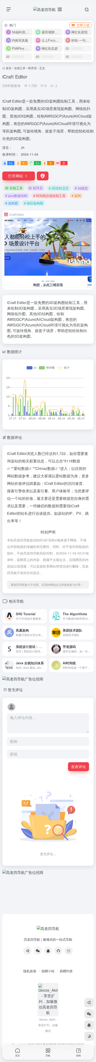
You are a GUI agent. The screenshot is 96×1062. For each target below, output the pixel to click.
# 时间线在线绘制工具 (49, 195)
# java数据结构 (16, 195)
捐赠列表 (66, 971)
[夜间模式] (89, 1036)
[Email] (68, 951)
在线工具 (19, 68)
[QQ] (48, 951)
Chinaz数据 (45, 468)
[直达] (42, 613)
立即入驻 (83, 25)
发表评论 (78, 766)
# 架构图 (11, 203)
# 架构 (76, 195)
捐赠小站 (48, 971)
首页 (8, 68)
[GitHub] (58, 951)
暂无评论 (15, 689)
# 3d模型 (81, 188)
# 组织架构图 (33, 203)
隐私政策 (29, 971)
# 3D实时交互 (59, 188)
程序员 (32, 68)
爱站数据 (21, 468)
